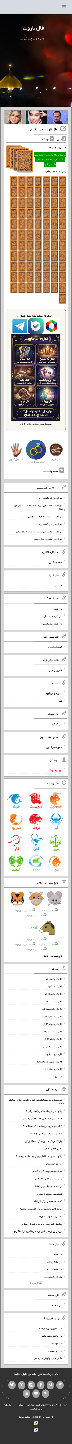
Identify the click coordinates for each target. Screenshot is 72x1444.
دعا (60, 700)
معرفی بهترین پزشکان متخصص (47, 1171)
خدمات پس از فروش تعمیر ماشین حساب (42, 1118)
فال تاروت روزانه (54, 978)
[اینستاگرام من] (31, 1385)
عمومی (46, 470)
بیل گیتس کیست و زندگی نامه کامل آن (43, 1140)
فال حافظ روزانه (54, 1261)
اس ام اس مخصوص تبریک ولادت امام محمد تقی (39, 531)
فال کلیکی (57, 724)
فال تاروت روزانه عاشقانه (49, 1061)
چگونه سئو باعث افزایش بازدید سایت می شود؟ (39, 1156)
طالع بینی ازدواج (54, 669)
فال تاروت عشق (54, 1054)
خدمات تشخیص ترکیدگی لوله (48, 1201)
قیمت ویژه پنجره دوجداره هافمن (46, 1133)
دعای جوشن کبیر (54, 693)
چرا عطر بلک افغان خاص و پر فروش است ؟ (42, 1223)
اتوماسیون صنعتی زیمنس (49, 1193)
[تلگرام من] (50, 1385)
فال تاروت (33, 27)
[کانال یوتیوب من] (36, 1393)
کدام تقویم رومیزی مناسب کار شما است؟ (42, 1126)
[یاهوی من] (60, 1385)
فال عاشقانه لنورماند (52, 1335)
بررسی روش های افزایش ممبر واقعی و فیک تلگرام (38, 1231)
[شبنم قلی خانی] (15, 117)
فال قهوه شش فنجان (52, 623)
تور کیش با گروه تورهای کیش (48, 1178)
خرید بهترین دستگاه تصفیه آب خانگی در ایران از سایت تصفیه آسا (37, 1101)
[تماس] (21, 1385)
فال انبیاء (58, 585)
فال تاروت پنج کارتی (52, 1024)
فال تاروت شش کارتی (51, 1031)
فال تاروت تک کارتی (52, 1001)
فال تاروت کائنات (53, 993)
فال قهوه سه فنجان (53, 616)
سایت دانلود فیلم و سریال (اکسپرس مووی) (41, 1208)
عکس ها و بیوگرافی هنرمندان (47, 1358)
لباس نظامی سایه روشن (51, 1148)
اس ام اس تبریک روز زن (50, 497)
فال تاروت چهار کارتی (43, 129)
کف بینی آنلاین (55, 646)
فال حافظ (58, 1254)
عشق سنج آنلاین (54, 747)
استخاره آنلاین (55, 562)
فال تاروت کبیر (54, 986)
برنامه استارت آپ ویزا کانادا (48, 1186)
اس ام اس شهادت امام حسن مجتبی (45, 516)
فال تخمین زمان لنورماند (50, 1328)
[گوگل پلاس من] (45, 1393)
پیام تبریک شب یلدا (52, 1276)
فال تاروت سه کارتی (52, 1008)
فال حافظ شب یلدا (53, 1269)
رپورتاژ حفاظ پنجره (53, 1163)
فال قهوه (58, 608)
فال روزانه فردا (54, 1350)
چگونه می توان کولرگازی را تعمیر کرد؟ (44, 1110)
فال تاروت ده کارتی (52, 1046)
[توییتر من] (12, 1385)
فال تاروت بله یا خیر (52, 1069)
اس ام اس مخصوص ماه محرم (48, 538)
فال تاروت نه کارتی (53, 1038)
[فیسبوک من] (40, 1385)
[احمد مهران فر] (57, 117)
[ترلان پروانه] (36, 117)
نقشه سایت (24, 1416)
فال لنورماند (56, 1343)
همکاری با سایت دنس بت (50, 1216)
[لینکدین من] (26, 1393)
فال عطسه (57, 1305)
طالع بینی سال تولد (53, 955)
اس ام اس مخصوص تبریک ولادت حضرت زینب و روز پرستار (38, 507)
